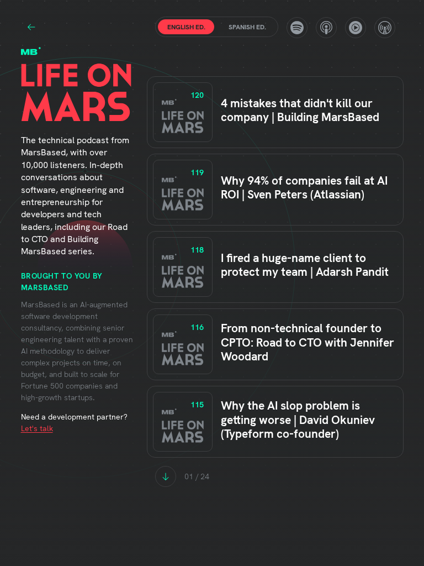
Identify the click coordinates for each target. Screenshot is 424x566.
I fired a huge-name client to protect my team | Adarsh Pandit (305, 264)
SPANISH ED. (247, 27)
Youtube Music (355, 27)
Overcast (384, 27)
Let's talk (37, 428)
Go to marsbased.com (31, 27)
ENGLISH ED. (186, 27)
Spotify (297, 27)
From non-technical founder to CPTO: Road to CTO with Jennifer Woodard (307, 342)
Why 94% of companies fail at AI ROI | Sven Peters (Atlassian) (304, 187)
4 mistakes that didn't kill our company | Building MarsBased (300, 110)
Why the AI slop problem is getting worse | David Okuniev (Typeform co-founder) (298, 419)
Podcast (326, 27)
